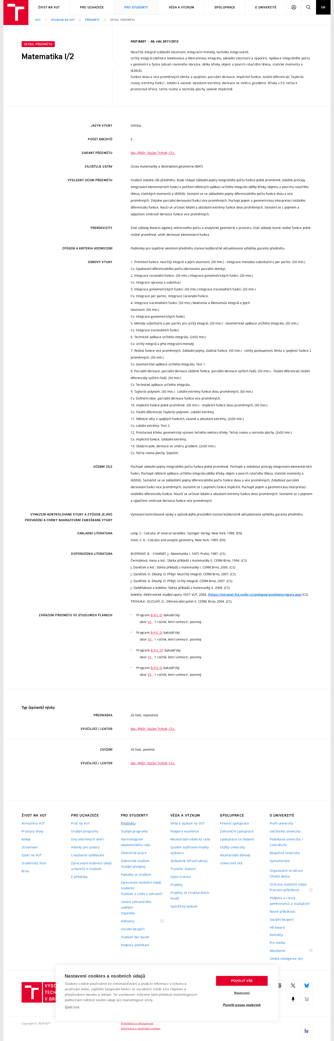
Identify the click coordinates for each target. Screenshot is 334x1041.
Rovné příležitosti (282, 911)
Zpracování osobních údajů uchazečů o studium (91, 866)
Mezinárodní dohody (235, 855)
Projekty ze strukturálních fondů (189, 895)
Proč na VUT (80, 823)
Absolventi (283, 950)
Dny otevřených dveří (87, 839)
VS (150, 622)
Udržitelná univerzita (285, 831)
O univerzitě (265, 7)
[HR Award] (306, 1030)
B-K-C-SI (156, 615)
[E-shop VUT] (306, 999)
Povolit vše (242, 981)
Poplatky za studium (136, 874)
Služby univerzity (232, 847)
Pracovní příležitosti (290, 890)
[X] (293, 985)
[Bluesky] (306, 985)
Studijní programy (84, 831)
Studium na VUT (63, 19)
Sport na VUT (32, 855)
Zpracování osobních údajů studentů (141, 885)
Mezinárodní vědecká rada (190, 839)
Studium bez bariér (135, 937)
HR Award (277, 927)
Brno (25, 871)
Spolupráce (224, 7)
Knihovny (133, 921)
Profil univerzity (281, 823)
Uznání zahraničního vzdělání (136, 905)
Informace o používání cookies (141, 1028)
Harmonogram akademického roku (136, 842)
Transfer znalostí (183, 869)
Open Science (180, 877)
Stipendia (128, 913)
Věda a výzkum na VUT (187, 823)
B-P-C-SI (156, 632)
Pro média (277, 942)
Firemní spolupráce (234, 823)
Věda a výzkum (181, 7)
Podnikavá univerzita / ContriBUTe (286, 842)
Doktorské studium (135, 861)
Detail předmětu (122, 19)
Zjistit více (72, 1007)
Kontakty (276, 935)
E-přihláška (79, 877)
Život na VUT (49, 7)
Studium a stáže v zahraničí (141, 894)
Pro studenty (136, 7)
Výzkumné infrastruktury (189, 861)
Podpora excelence (184, 831)
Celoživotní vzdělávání (87, 855)
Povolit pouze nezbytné (242, 1005)
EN (323, 7)
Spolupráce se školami (237, 839)
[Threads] (279, 985)
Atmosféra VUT (33, 823)
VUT (38, 19)
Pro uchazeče (92, 7)
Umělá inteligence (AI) (286, 958)
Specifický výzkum (184, 906)
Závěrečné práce (134, 853)
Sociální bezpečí (133, 929)
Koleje (26, 839)
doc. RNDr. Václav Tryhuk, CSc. (153, 153)
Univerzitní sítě (231, 863)
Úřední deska (280, 876)
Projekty (176, 885)
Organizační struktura (286, 870)
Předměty (92, 19)
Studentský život (34, 863)
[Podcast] (293, 999)
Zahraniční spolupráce (237, 831)
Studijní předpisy (133, 866)
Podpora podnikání (135, 945)
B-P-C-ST (157, 650)
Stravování (30, 847)
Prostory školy (32, 831)
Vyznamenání (280, 861)
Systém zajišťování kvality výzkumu (189, 850)
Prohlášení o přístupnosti (137, 1023)
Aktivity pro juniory (85, 847)
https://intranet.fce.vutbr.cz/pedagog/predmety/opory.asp (254, 595)
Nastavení (242, 993)
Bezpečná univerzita (285, 853)
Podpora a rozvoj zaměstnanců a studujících (290, 901)
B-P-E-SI (156, 668)
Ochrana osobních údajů (288, 884)
